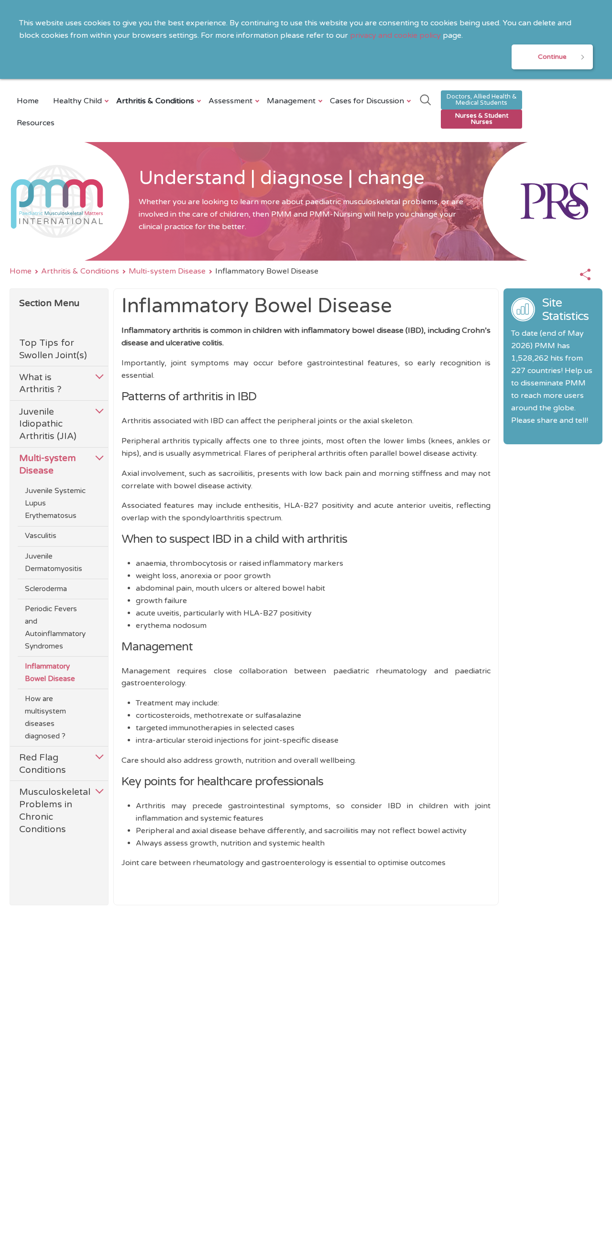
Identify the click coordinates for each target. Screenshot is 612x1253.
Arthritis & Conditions (155, 101)
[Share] (585, 275)
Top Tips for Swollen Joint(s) (53, 349)
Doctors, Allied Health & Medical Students (482, 100)
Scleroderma (46, 588)
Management (291, 101)
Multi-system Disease (167, 271)
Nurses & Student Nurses (481, 119)
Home (28, 101)
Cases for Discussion (367, 101)
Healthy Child (77, 101)
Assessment (230, 101)
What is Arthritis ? (40, 383)
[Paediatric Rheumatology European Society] (542, 201)
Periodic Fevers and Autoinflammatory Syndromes (55, 627)
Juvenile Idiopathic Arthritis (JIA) (47, 424)
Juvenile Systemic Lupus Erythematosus (55, 503)
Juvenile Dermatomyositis (53, 562)
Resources (36, 123)
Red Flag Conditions (42, 763)
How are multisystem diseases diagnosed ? (45, 717)
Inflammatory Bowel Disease (50, 672)
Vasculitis (40, 535)
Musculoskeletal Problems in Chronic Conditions (53, 810)
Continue (552, 57)
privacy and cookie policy (395, 35)
